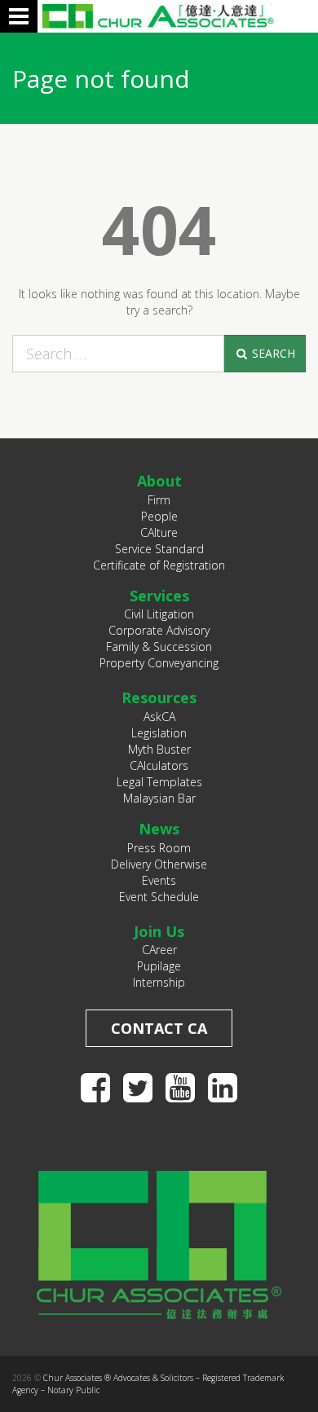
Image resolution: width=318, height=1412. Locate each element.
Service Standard (159, 548)
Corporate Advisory (159, 630)
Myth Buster (159, 749)
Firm (159, 500)
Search (272, 353)
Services (159, 595)
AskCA (159, 716)
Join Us (159, 931)
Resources (159, 697)
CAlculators (159, 765)
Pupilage (159, 966)
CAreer (159, 949)
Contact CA (159, 1028)
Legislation (159, 733)
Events (159, 880)
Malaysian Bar (159, 798)
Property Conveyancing (159, 663)
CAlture (159, 532)
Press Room (159, 848)
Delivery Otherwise (159, 864)
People (159, 516)
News (159, 828)
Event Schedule (159, 896)
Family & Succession (159, 646)
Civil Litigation (159, 614)
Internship (159, 982)
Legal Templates (159, 782)
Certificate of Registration (159, 565)
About (159, 480)
